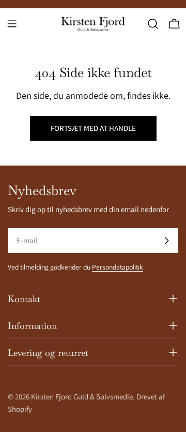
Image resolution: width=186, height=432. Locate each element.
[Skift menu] (12, 23)
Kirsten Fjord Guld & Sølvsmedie (82, 396)
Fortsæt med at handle (93, 128)
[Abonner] (166, 240)
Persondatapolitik (117, 267)
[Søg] (153, 23)
